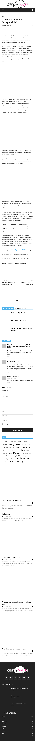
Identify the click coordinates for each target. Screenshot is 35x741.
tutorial (17, 461)
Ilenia (4, 25)
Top (6, 461)
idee (16, 450)
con (10, 447)
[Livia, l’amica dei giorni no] (6, 324)
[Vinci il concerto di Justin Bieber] (17, 631)
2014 (15, 441)
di (29, 447)
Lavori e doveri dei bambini (18, 703)
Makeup (17, 453)
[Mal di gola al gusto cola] (6, 316)
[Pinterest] (19, 678)
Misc (23, 453)
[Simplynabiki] (17, 4)
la (24, 450)
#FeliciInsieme (10, 263)
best (25, 444)
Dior (4, 450)
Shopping (25, 456)
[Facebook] (6, 678)
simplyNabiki (23, 263)
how (12, 450)
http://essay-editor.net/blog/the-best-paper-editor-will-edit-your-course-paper (20, 346)
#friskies (17, 263)
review (20, 456)
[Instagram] (15, 678)
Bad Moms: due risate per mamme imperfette (8, 283)
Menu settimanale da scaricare (19, 688)
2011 (5, 441)
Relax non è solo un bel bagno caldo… (27, 283)
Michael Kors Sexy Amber (11, 501)
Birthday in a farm (16, 696)
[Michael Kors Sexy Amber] (17, 483)
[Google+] (11, 678)
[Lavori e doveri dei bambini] (5, 706)
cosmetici (16, 447)
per (30, 453)
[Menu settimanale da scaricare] (5, 691)
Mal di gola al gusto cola (18, 313)
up (22, 461)
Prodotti (10, 456)
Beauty (11, 444)
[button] (32, 10)
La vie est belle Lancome (11, 557)
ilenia (20, 450)
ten (30, 459)
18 (32, 503)
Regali (15, 456)
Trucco (10, 461)
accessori (26, 441)
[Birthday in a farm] (4, 698)
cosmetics (24, 447)
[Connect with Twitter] (3, 393)
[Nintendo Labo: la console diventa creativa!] (6, 331)
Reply (8, 356)
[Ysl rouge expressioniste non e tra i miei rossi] (17, 584)
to (3, 461)
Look (27, 450)
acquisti (5, 444)
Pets (7, 14)
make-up (10, 453)
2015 (19, 441)
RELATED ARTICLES (8, 308)
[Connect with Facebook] (2, 393)
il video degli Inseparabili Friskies (19, 250)
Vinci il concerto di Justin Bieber (14, 649)
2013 (12, 441)
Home (3, 14)
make (5, 453)
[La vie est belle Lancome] (17, 539)
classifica (29, 444)
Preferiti (5, 456)
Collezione (5, 447)
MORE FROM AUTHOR (20, 308)
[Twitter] (24, 678)
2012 (9, 441)
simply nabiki (8, 458)
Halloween (6, 514)
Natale (26, 453)
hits (9, 450)
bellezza (19, 444)
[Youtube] (28, 678)
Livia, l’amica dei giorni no (18, 320)
